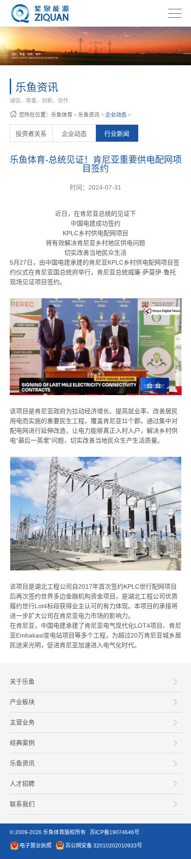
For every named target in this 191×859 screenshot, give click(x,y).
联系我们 (22, 804)
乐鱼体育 (61, 115)
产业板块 (22, 701)
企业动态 (116, 115)
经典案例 (22, 742)
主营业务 (22, 722)
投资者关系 (31, 133)
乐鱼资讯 (88, 115)
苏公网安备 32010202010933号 (103, 846)
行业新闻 (116, 133)
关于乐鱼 (22, 681)
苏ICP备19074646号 (114, 832)
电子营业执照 (36, 846)
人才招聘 (22, 783)
